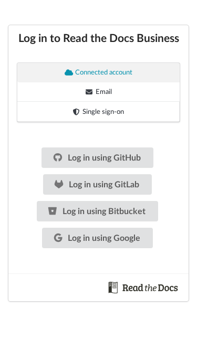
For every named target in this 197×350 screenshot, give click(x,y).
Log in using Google (103, 238)
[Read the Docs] (143, 287)
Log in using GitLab (103, 185)
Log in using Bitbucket (103, 211)
